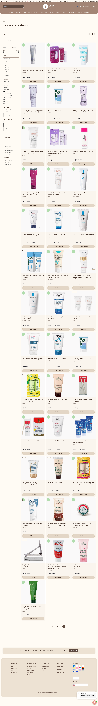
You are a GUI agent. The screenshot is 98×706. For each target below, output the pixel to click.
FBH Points (86, 12)
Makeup (57, 12)
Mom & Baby (72, 12)
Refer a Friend (45, 666)
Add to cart (33, 81)
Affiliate (44, 668)
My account (14, 672)
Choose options (58, 122)
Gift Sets (11, 12)
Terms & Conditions (31, 666)
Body (35, 12)
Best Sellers (18, 12)
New (25, 12)
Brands (80, 12)
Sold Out (33, 288)
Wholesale (44, 670)
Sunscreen (43, 12)
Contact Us (14, 668)
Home (4, 21)
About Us (29, 674)
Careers (13, 670)
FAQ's (12, 666)
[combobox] (13, 6)
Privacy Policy (30, 668)
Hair (51, 12)
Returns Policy (30, 670)
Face (29, 12)
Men (64, 12)
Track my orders (30, 672)
